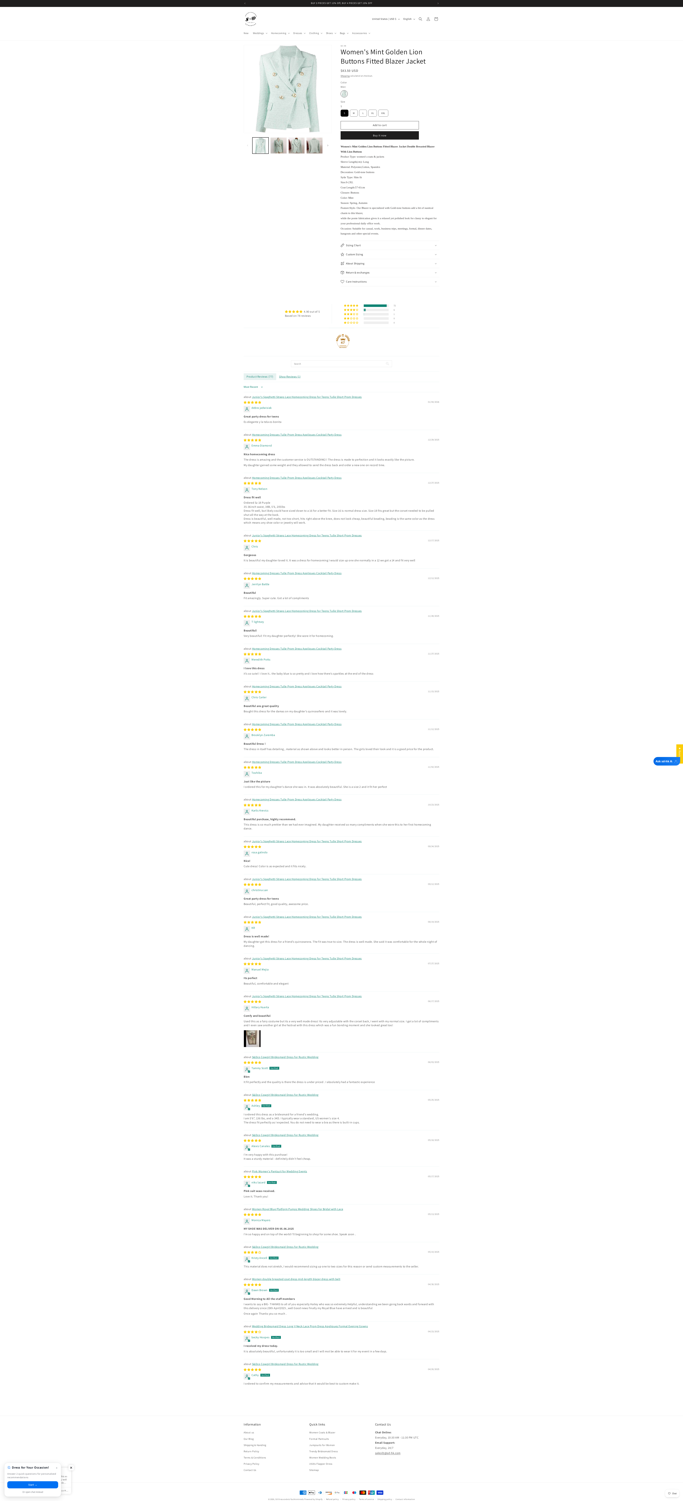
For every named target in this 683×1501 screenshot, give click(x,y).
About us (249, 1432)
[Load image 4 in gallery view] (314, 145)
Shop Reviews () (290, 376)
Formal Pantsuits (319, 1438)
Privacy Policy (251, 1463)
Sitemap (314, 1470)
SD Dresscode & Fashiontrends (289, 1499)
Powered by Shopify (313, 1499)
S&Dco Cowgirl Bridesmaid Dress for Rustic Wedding (285, 1057)
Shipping (345, 75)
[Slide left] (248, 145)
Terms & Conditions (255, 1457)
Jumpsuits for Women (322, 1445)
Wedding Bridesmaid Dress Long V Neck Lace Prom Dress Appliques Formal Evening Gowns (310, 1326)
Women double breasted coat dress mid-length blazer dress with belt (296, 1279)
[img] (302, 312)
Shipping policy (384, 1499)
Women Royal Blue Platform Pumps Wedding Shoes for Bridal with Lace (297, 1209)
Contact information (405, 1499)
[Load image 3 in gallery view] (296, 145)
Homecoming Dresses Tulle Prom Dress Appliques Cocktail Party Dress (297, 435)
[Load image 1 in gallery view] (260, 145)
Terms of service (366, 1499)
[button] (260, 33)
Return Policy (251, 1451)
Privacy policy (349, 1499)
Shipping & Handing (255, 1445)
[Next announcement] (438, 3)
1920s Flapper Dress (320, 1463)
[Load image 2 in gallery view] (278, 145)
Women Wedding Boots (322, 1457)
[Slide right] (328, 145)
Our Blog (249, 1438)
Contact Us (250, 1470)
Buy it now (379, 135)
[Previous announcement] (245, 3)
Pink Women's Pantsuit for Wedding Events (279, 1171)
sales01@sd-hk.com (388, 1453)
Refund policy (332, 1499)
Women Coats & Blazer (322, 1432)
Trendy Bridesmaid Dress (323, 1451)
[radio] (344, 93)
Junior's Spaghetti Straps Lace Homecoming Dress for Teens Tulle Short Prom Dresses (307, 397)
